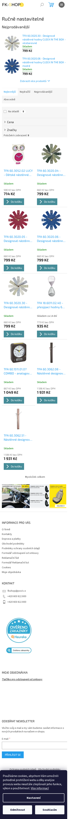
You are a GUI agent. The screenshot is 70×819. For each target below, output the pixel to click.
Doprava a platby (11, 539)
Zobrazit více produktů (33, 81)
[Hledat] (42, 4)
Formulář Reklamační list (15, 563)
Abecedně (9, 99)
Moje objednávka (11, 572)
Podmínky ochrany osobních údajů (21, 548)
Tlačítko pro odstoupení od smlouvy (22, 679)
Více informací (40, 788)
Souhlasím (50, 810)
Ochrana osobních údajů (23, 769)
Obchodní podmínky (13, 544)
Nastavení (34, 798)
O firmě (6, 529)
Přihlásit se (13, 754)
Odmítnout (17, 810)
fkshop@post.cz (16, 591)
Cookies (6, 567)
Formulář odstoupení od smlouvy (20, 553)
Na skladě (16, 111)
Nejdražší (25, 92)
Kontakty (7, 534)
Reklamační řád (10, 558)
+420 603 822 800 (16, 596)
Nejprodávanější (43, 92)
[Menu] (61, 4)
